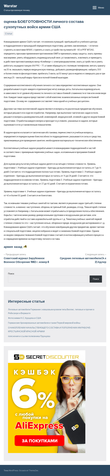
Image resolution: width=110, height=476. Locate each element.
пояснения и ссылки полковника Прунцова (29, 336)
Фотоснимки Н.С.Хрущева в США (24, 318)
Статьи (8, 33)
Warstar (10, 5)
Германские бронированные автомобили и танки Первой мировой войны (44, 322)
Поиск (11, 273)
